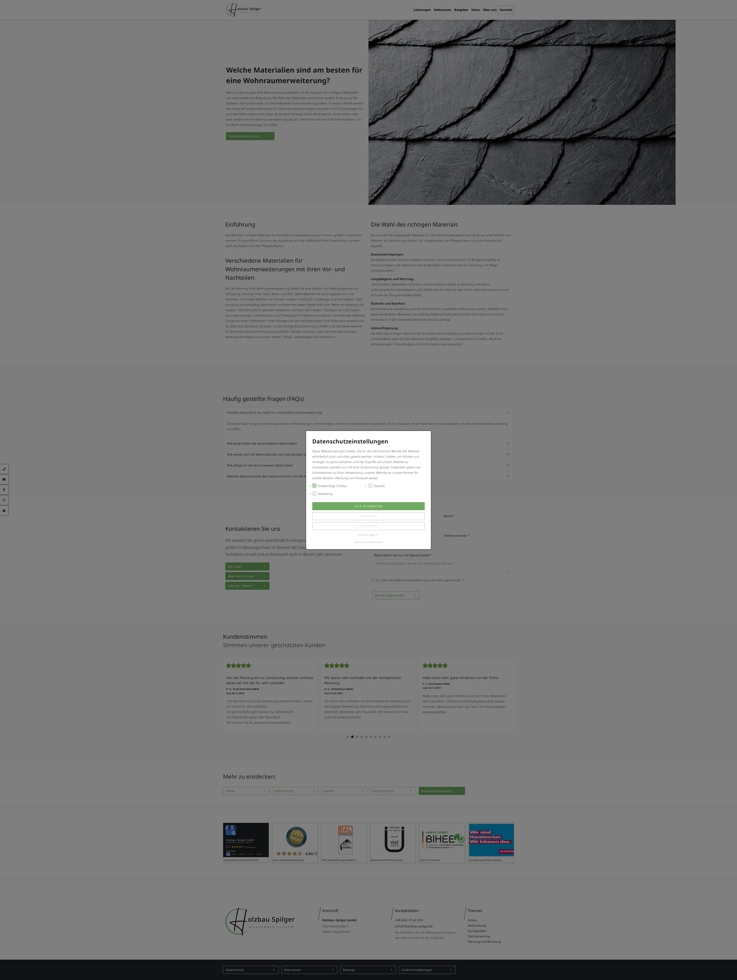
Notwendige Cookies (332, 486)
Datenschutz (376, 542)
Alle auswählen (368, 506)
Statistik (379, 486)
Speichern (368, 526)
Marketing (325, 494)
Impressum (360, 542)
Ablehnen (368, 516)
